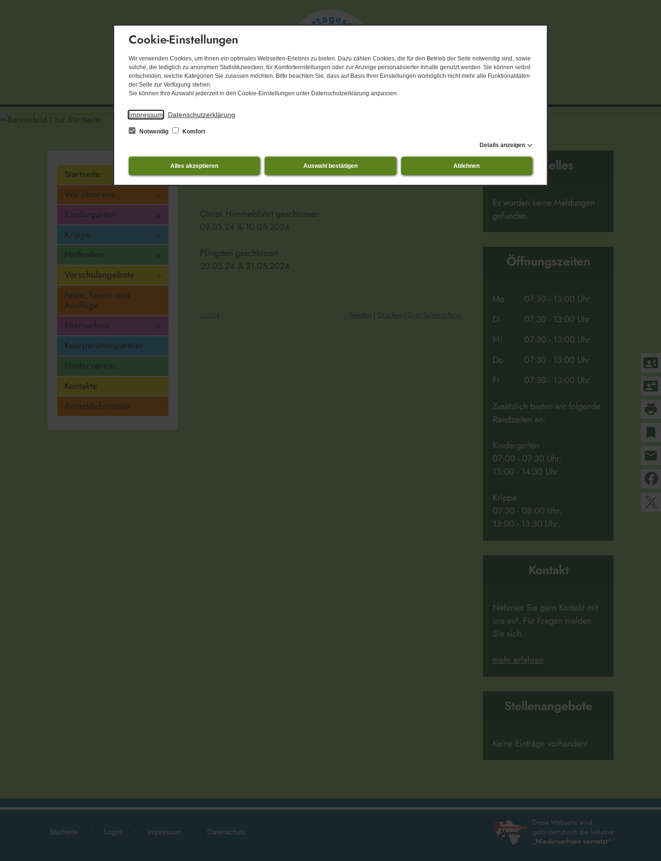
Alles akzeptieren (194, 166)
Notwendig (154, 131)
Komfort (193, 131)
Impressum (146, 115)
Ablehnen (466, 166)
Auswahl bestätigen (330, 166)
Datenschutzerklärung (201, 115)
